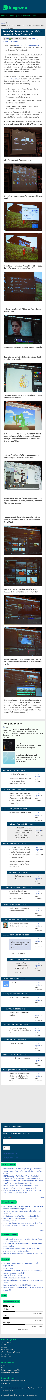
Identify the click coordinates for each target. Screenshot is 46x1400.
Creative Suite (8, 41)
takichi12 (6, 904)
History (10, 1342)
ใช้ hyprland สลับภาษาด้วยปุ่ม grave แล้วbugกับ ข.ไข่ (21, 1263)
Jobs (18, 16)
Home (3, 23)
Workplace (25, 16)
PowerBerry (7, 1024)
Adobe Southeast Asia (11, 79)
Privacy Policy (6, 1357)
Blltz (7, 39)
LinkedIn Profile (7, 1390)
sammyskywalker (9, 887)
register (37, 776)
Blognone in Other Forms (10, 1372)
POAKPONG (7, 920)
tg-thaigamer (7, 994)
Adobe (15, 41)
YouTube (17, 1370)
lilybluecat (6, 843)
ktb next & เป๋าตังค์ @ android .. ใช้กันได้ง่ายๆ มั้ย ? (20, 1285)
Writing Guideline (7, 1352)
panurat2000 (7, 935)
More (42, 1197)
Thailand (34, 39)
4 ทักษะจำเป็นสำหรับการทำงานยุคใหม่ (16, 1251)
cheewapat (7, 1070)
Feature (4, 16)
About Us (4, 1342)
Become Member (7, 1349)
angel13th (6, 1054)
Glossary (17, 1352)
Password (6, 1138)
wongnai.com (32, 1395)
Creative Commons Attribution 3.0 (13, 1381)
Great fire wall (8, 1268)
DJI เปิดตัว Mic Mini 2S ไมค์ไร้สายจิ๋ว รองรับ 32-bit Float (21, 1216)
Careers (3, 1344)
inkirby (5, 770)
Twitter (3, 1370)
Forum (11, 16)
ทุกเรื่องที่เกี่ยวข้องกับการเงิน (12, 1275)
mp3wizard (12, 824)
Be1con (5, 979)
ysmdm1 (6, 1009)
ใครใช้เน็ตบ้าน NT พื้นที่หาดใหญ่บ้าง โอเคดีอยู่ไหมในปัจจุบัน (23, 1270)
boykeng (6, 1039)
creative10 (6, 789)
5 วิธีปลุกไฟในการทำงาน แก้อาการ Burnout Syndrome (21, 1249)
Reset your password (10, 1158)
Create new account (10, 1154)
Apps (3, 1367)
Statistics (4, 1347)
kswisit (11, 959)
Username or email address (12, 1126)
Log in (37, 774)
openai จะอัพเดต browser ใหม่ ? (14, 1273)
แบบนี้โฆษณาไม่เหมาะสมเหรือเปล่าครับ (16, 1278)
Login (34, 16)
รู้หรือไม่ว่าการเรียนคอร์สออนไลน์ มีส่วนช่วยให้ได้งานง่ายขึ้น (23, 1253)
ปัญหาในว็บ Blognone (10, 1266)
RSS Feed (4, 1365)
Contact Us (5, 1354)
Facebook (10, 1370)
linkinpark (6, 809)
